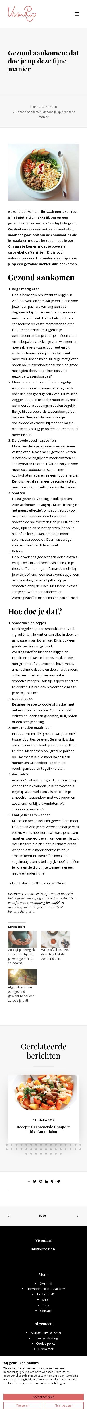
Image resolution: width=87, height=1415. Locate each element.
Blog (42, 1216)
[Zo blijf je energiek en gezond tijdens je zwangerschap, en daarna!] (22, 939)
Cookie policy (45, 1343)
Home (34, 107)
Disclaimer (45, 1349)
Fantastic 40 (46, 1294)
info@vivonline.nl (43, 1249)
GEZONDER (49, 107)
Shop (46, 1299)
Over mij (46, 1283)
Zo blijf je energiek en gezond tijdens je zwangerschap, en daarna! (21, 956)
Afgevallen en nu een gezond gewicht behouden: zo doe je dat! (21, 994)
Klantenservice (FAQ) (46, 1332)
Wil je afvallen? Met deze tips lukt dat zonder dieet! (55, 954)
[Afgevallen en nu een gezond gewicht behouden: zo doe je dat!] (22, 977)
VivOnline (59, 883)
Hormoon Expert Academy (46, 1289)
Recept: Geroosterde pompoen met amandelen (44, 1129)
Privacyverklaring (46, 1338)
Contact (46, 1311)
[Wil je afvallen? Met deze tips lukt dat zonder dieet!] (55, 939)
